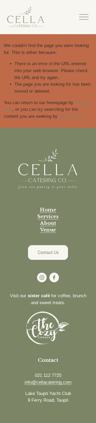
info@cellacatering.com (48, 382)
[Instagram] (42, 277)
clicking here (71, 116)
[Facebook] (54, 277)
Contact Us (48, 252)
